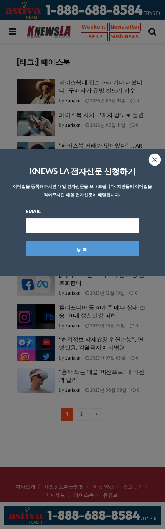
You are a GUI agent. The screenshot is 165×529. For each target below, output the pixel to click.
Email (33, 211)
